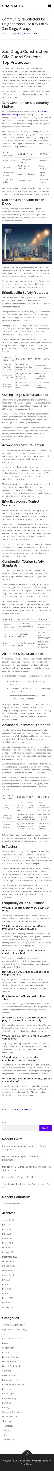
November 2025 (9, 1261)
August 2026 (8, 1220)
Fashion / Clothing (10, 1357)
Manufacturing (9, 1398)
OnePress (36, 1460)
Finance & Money (10, 1361)
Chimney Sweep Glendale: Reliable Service (21, 1177)
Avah (35, 33)
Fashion (6, 1352)
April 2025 (6, 1293)
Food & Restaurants (11, 1366)
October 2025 (8, 1265)
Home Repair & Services (13, 1384)
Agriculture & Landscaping (14, 1329)
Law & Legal (8, 1393)
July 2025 (6, 1279)
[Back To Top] (27, 1454)
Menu (49, 5)
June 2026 (6, 1229)
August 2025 (8, 1275)
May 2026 (6, 1233)
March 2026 (7, 1243)
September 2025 (10, 1270)
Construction (8, 1347)
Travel (5, 1435)
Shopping (6, 1421)
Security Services (23, 1109)
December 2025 (9, 1256)
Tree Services (8, 1439)
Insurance (6, 1389)
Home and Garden (10, 1380)
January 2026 (8, 1252)
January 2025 (8, 1307)
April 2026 (6, 1238)
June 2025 (6, 1284)
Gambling (6, 1370)
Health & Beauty (10, 1375)
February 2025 (9, 1302)
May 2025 (6, 1289)
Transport (6, 1430)
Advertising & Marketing (13, 1324)
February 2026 (9, 1247)
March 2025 (7, 1298)
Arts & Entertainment (12, 1338)
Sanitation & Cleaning (12, 1412)
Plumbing (6, 1402)
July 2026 (6, 1224)
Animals (6, 1334)
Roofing (6, 1407)
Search (5, 1122)
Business (6, 1343)
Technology (7, 1425)
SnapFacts (12, 6)
